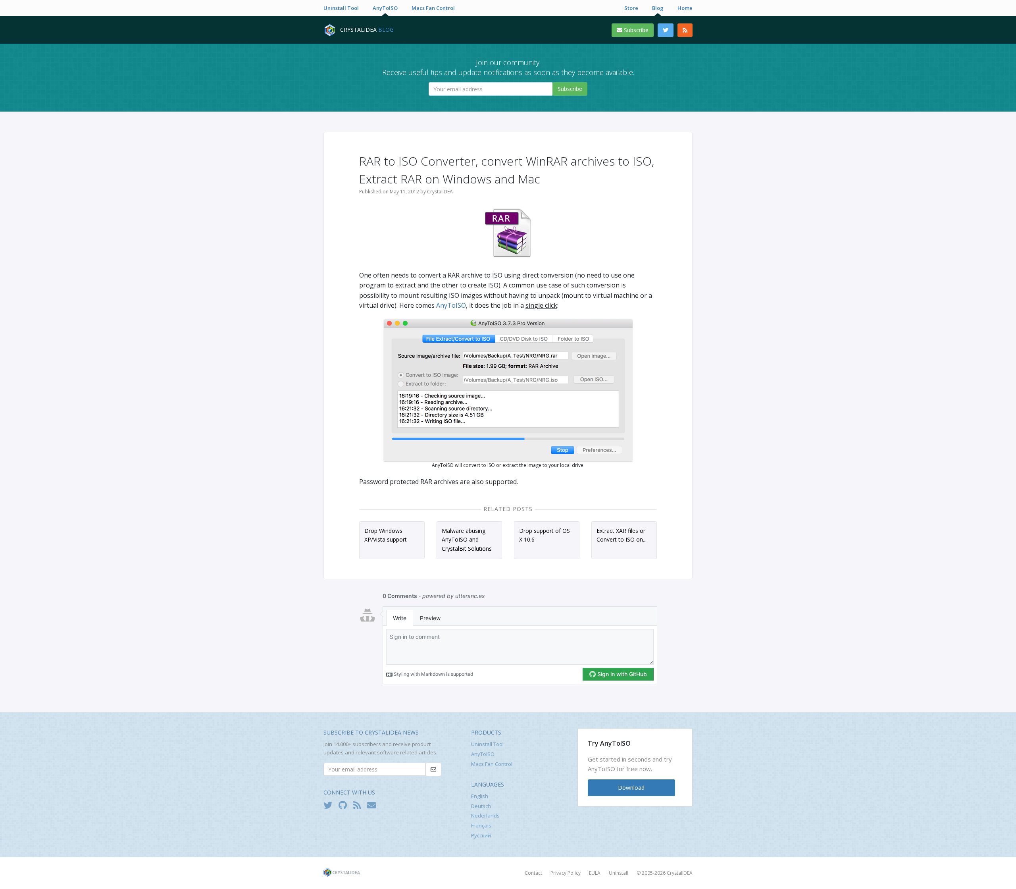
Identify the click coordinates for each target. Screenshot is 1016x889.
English (479, 796)
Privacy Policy (565, 873)
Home (685, 8)
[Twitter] (665, 30)
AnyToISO (385, 8)
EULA (594, 873)
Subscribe (635, 30)
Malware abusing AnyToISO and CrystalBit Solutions (467, 539)
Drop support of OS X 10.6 (544, 535)
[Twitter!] (329, 805)
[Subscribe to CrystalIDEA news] (373, 805)
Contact (533, 873)
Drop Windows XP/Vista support (385, 535)
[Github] (345, 805)
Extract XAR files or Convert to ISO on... (622, 535)
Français (481, 825)
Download (631, 787)
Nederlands (485, 815)
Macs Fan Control (433, 8)
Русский (481, 835)
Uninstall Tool (341, 8)
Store (631, 8)
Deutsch (481, 806)
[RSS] (685, 30)
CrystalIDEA (680, 873)
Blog (658, 8)
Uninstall (618, 873)
